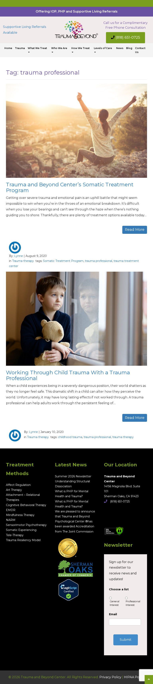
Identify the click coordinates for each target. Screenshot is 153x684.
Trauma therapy (23, 261)
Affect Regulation (18, 485)
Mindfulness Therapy (20, 515)
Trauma (20, 48)
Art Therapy (14, 490)
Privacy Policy (110, 677)
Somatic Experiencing (21, 530)
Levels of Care (103, 48)
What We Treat (37, 48)
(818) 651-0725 (127, 37)
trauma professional (98, 261)
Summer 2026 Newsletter (73, 476)
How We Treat (80, 48)
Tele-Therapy (15, 535)
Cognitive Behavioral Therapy (26, 505)
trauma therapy (123, 437)
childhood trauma (70, 437)
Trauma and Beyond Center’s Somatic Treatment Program (69, 187)
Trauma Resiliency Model (23, 540)
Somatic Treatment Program (63, 261)
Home (8, 48)
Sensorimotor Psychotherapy (26, 525)
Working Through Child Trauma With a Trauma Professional (68, 375)
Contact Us (140, 50)
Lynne (18, 256)
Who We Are (59, 48)
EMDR (10, 510)
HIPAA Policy (134, 677)
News (119, 48)
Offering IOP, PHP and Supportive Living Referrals (77, 11)
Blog (129, 48)
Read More (134, 229)
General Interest (114, 603)
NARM (10, 520)
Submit (125, 640)
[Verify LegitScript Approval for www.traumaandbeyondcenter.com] (66, 588)
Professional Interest (133, 603)
